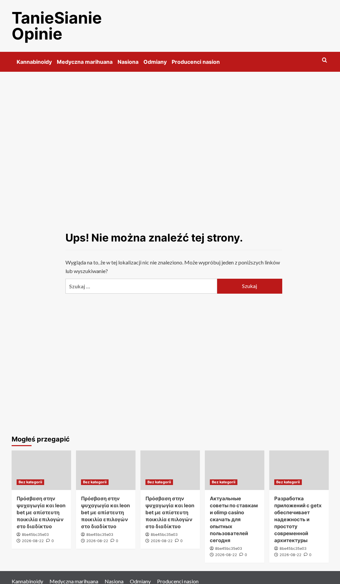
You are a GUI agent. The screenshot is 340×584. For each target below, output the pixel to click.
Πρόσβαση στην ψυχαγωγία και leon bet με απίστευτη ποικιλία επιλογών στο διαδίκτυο (41, 512)
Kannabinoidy (34, 61)
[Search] (324, 60)
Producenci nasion (196, 61)
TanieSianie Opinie (57, 26)
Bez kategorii (30, 482)
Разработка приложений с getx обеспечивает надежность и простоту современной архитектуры (298, 519)
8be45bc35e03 (35, 534)
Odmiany (155, 61)
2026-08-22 (33, 540)
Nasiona (128, 61)
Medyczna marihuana (85, 61)
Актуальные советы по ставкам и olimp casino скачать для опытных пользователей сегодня (234, 519)
